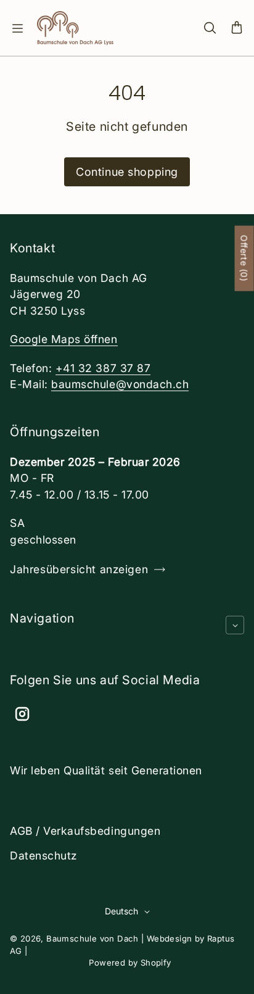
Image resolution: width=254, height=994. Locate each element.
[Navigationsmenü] (17, 28)
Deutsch (121, 911)
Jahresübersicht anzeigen (79, 569)
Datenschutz (43, 855)
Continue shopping (127, 171)
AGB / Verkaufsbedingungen (85, 830)
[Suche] (209, 28)
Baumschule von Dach (92, 938)
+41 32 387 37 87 (102, 368)
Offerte (244, 257)
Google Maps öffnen (64, 339)
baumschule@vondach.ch (120, 384)
